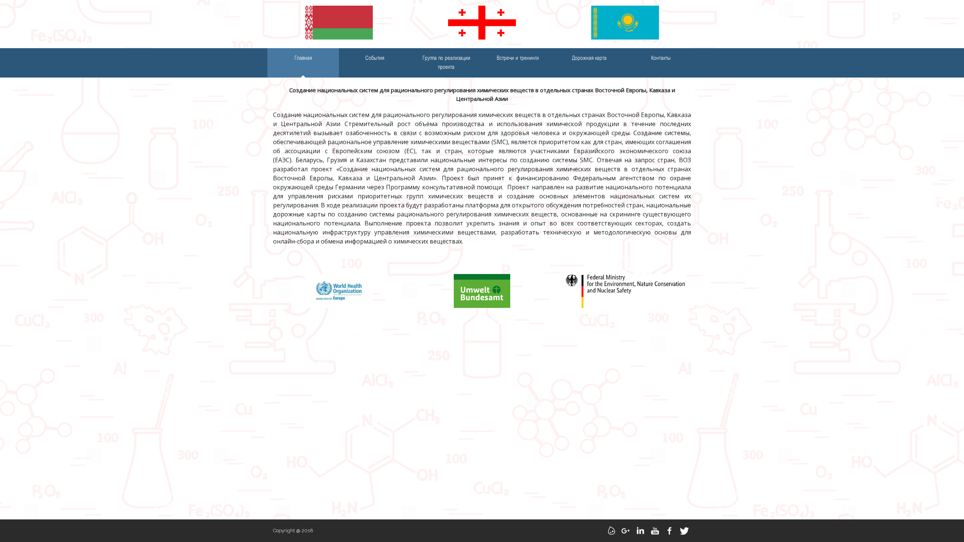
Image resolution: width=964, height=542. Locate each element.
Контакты (661, 58)
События (374, 58)
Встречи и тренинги (518, 58)
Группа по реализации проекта (446, 63)
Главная (303, 58)
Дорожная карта (589, 58)
